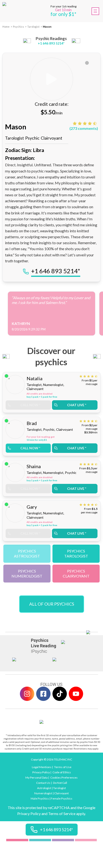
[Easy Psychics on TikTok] (59, 694)
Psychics (18, 26)
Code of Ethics (61, 772)
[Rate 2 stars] (80, 123)
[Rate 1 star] (75, 123)
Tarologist (33, 26)
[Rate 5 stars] (95, 123)
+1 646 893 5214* (51, 43)
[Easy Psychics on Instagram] (27, 694)
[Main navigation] (95, 11)
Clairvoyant (51, 138)
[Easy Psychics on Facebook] (43, 694)
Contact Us (43, 783)
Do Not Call (60, 783)
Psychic (32, 138)
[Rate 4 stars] (90, 123)
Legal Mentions (42, 767)
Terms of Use (62, 767)
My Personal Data (36, 777)
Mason (47, 26)
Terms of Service (61, 813)
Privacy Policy (41, 772)
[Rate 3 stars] (85, 123)
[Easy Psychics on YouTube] (76, 694)
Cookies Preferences (64, 777)
